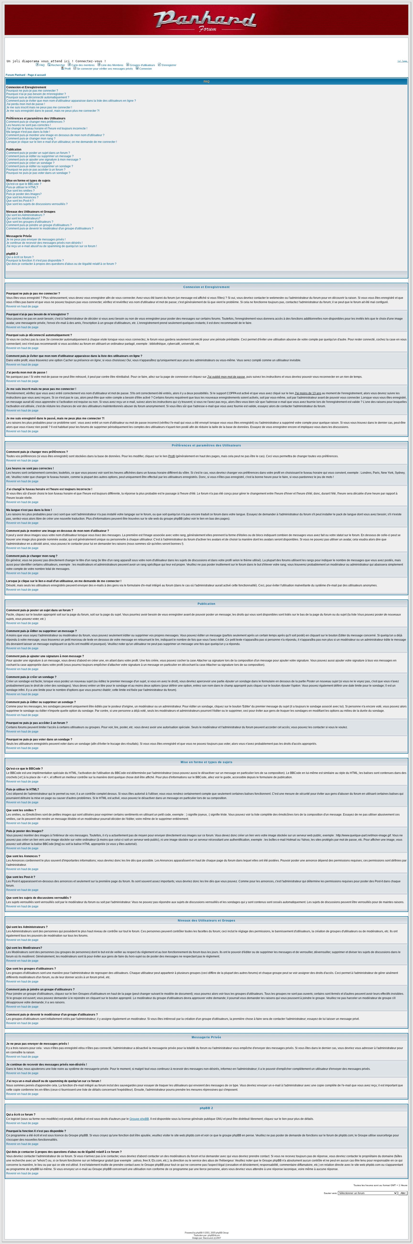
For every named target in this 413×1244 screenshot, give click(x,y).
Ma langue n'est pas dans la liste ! (28, 131)
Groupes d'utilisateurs (142, 65)
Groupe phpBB (139, 1119)
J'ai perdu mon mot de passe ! (25, 104)
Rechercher (58, 65)
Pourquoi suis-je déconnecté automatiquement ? (37, 97)
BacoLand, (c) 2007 (212, 1238)
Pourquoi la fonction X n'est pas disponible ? (35, 260)
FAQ (42, 65)
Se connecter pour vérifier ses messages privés (105, 68)
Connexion (145, 68)
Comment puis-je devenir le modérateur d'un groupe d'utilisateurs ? (49, 228)
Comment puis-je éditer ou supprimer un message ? (40, 156)
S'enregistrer (169, 65)
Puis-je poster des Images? (24, 194)
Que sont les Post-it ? (20, 200)
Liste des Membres (112, 65)
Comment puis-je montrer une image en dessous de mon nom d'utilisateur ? (55, 135)
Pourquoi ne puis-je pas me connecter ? (32, 90)
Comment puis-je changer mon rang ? (30, 138)
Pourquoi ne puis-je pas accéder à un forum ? (35, 169)
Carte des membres (83, 65)
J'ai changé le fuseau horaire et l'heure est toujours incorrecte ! (46, 128)
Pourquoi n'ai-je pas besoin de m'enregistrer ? (36, 94)
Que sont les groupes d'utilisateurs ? (29, 221)
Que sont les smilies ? (20, 190)
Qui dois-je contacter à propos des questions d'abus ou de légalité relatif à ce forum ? (61, 264)
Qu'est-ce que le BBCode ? (23, 184)
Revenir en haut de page (22, 306)
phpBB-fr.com (214, 1235)
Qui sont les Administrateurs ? (25, 215)
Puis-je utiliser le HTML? (22, 187)
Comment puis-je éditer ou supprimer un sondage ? (39, 166)
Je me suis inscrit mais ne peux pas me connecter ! (39, 107)
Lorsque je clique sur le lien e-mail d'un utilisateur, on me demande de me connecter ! (61, 142)
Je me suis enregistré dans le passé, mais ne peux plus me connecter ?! (52, 110)
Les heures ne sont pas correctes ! (28, 125)
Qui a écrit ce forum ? (20, 257)
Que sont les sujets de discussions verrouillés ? (37, 204)
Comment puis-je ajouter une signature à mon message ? (43, 159)
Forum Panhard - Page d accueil (26, 74)
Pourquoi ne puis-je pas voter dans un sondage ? (38, 173)
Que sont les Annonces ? (22, 197)
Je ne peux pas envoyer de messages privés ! (35, 239)
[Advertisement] (106, 48)
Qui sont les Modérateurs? (23, 218)
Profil (68, 68)
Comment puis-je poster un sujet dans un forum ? (38, 153)
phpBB (199, 1232)
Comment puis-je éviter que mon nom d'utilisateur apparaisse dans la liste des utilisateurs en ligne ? (71, 100)
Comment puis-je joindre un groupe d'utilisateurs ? (39, 225)
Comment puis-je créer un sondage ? (30, 163)
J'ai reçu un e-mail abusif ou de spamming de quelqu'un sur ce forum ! (51, 246)
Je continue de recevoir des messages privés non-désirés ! (44, 242)
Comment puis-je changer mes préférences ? (35, 121)
